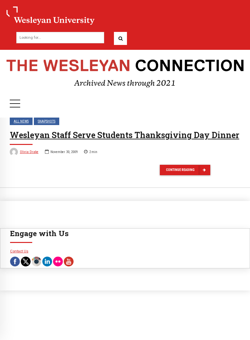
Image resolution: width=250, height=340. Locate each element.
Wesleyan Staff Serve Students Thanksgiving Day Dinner (124, 135)
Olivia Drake (29, 152)
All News (21, 121)
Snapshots (46, 121)
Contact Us (19, 251)
